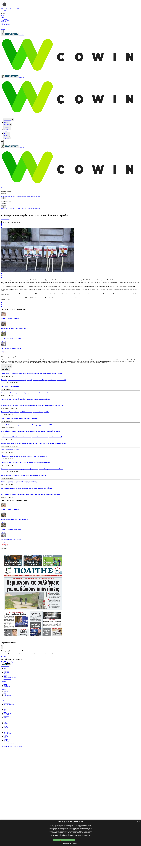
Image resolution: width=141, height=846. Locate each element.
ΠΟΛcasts (6, 737)
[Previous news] (2, 198)
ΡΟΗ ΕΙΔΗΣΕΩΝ (5, 20)
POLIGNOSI (4, 22)
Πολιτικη (6, 669)
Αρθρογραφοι (7, 686)
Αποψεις (6, 717)
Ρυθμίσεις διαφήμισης (72, 835)
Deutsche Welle (7, 679)
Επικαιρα (6, 723)
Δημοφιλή (5, 369)
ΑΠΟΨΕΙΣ (6, 127)
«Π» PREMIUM (7, 733)
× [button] (139, 821)
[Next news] (5, 198)
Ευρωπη (5, 675)
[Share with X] (1, 225)
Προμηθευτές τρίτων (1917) (69, 829)
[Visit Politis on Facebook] (1, 662)
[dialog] (70, 833)
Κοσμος (5, 676)
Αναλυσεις (6, 685)
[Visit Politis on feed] (12, 662)
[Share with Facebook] (1, 224)
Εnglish (3, 15)
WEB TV (3, 23)
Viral (5, 693)
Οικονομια (6, 671)
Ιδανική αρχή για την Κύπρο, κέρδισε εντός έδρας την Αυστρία (19, 418)
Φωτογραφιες (7, 739)
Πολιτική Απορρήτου (83, 837)
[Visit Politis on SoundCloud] (10, 662)
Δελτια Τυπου (7, 703)
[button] (70, 843)
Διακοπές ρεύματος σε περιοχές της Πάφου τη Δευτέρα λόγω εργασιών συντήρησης (20, 196)
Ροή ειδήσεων (6, 366)
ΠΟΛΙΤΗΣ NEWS (7, 120)
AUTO (5, 131)
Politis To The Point (5, 24)
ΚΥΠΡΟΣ (6, 122)
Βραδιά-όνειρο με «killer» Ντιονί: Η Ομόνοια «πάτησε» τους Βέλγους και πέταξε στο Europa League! (31, 373)
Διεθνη (5, 712)
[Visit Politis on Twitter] (3, 662)
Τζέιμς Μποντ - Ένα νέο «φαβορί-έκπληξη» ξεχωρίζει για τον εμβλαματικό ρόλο (24, 393)
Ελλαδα (5, 673)
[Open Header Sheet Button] (2, 31)
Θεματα (5, 725)
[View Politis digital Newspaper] (70, 595)
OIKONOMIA (7, 124)
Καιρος (5, 740)
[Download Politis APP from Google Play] (8, 664)
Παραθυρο (6, 138)
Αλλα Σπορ (6, 714)
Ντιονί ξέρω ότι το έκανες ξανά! (10, 386)
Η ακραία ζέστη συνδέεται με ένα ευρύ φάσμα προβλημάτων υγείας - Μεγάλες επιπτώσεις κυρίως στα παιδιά (33, 380)
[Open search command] (2, 141)
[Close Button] (2, 646)
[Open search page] (1, 188)
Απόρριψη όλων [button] (82, 840)
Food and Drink (7, 695)
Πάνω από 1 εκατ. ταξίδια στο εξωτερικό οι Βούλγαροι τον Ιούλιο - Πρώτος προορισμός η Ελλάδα (30, 431)
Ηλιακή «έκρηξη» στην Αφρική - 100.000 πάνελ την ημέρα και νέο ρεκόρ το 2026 (25, 412)
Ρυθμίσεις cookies (75, 837)
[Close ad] (2, 648)
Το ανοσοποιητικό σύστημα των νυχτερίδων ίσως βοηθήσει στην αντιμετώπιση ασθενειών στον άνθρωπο (32, 405)
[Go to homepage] (10, 34)
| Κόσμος (3, 211)
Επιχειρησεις (7, 672)
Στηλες (5, 684)
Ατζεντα (5, 722)
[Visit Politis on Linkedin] (7, 662)
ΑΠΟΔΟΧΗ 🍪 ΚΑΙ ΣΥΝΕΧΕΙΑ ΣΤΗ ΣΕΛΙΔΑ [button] (64, 840)
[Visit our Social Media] (1, 11)
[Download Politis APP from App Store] (3, 664)
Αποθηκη (6, 727)
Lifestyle (6, 691)
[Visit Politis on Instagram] (5, 662)
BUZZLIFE (6, 129)
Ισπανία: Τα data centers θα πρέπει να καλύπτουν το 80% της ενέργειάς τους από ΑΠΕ (26, 425)
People (5, 694)
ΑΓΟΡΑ (5, 133)
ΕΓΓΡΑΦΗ (3, 656)
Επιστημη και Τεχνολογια (9, 677)
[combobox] (137, 821)
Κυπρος (5, 668)
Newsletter (6, 732)
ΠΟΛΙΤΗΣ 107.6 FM (9, 743)
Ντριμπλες (6, 716)
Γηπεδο (5, 135)
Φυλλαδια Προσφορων (9, 704)
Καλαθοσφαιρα (7, 713)
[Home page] (1, 210)
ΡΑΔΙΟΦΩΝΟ (4, 19)
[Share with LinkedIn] (1, 227)
